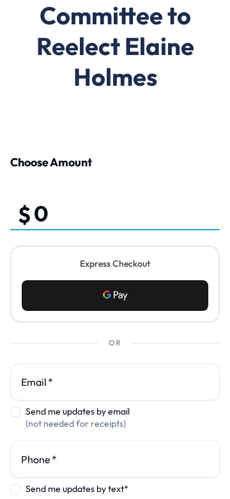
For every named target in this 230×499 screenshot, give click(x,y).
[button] (115, 295)
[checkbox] (15, 412)
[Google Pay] (115, 295)
